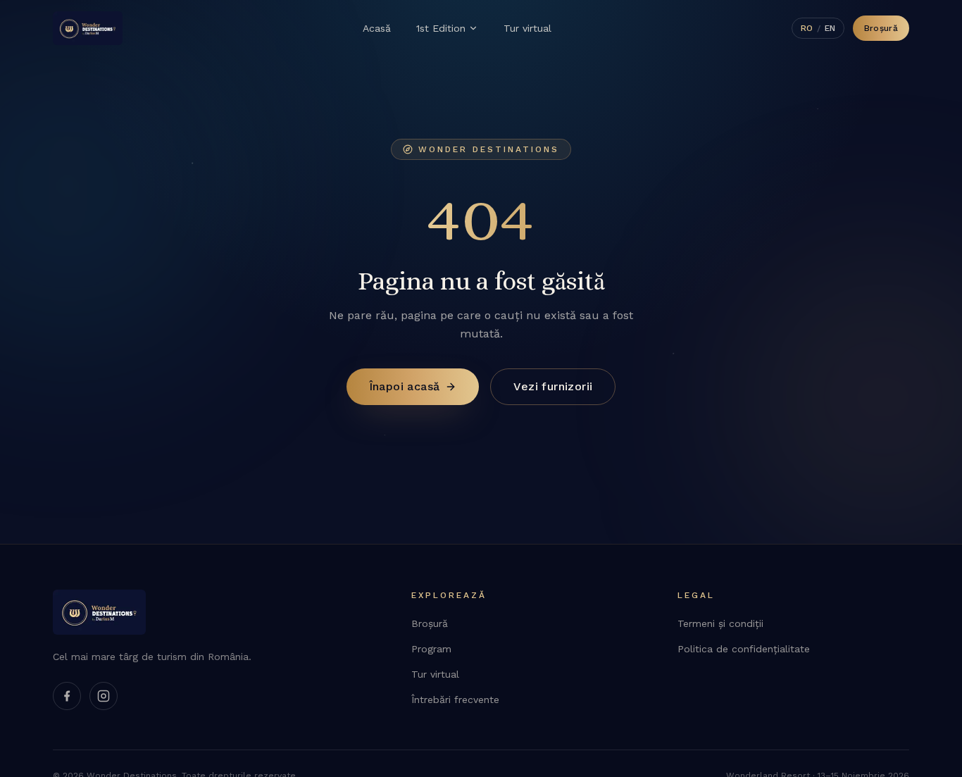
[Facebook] (67, 696)
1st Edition (441, 28)
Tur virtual (527, 28)
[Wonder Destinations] (88, 28)
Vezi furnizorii (552, 386)
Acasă (377, 28)
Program (431, 648)
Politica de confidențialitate (743, 648)
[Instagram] (103, 696)
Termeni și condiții (720, 623)
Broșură (881, 28)
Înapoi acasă (404, 386)
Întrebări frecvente (455, 699)
